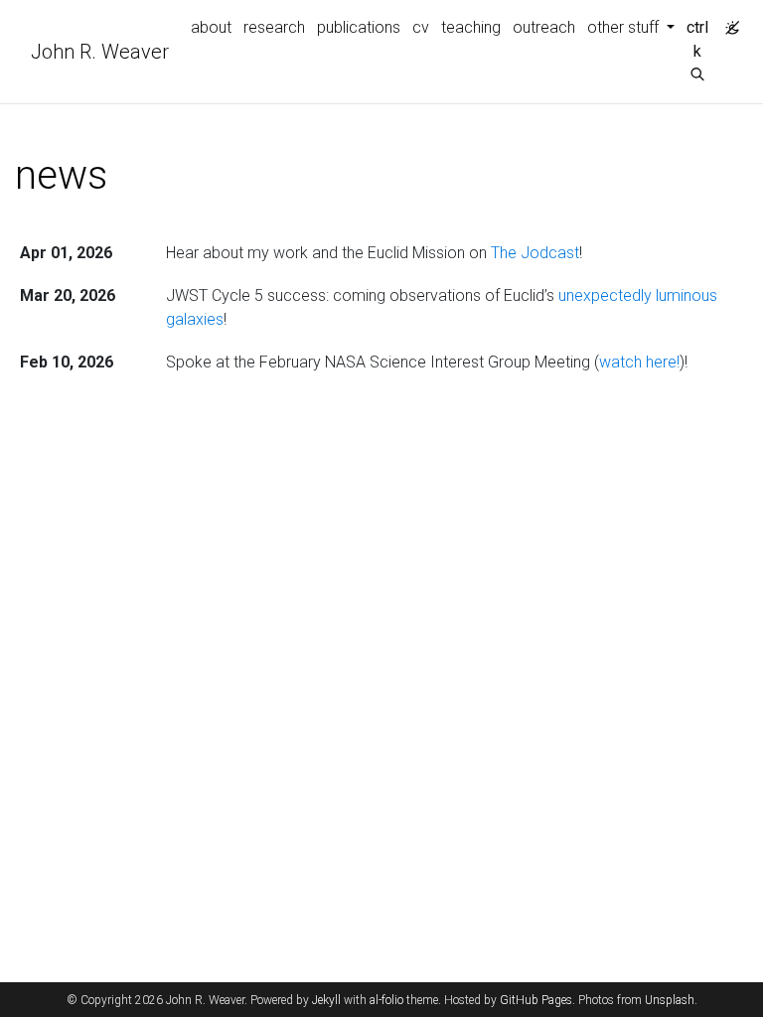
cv (420, 27)
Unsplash (669, 1000)
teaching (471, 27)
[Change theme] (727, 22)
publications (358, 27)
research (274, 27)
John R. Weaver (100, 52)
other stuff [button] (625, 27)
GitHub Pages (536, 1000)
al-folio (386, 1000)
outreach (544, 27)
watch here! (639, 362)
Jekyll (326, 1000)
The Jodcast (535, 252)
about (211, 27)
